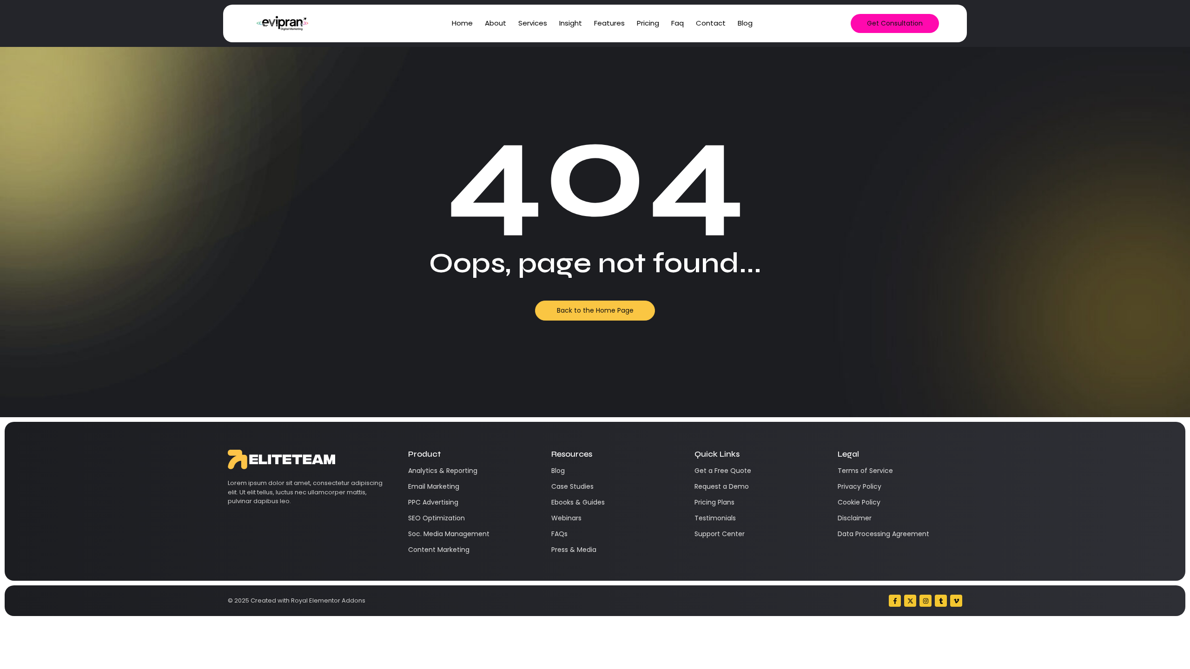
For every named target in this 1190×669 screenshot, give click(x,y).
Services (532, 23)
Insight (570, 23)
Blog (745, 23)
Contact (711, 23)
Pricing (648, 23)
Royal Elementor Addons (328, 600)
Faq (677, 23)
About (495, 23)
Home (462, 23)
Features (609, 23)
